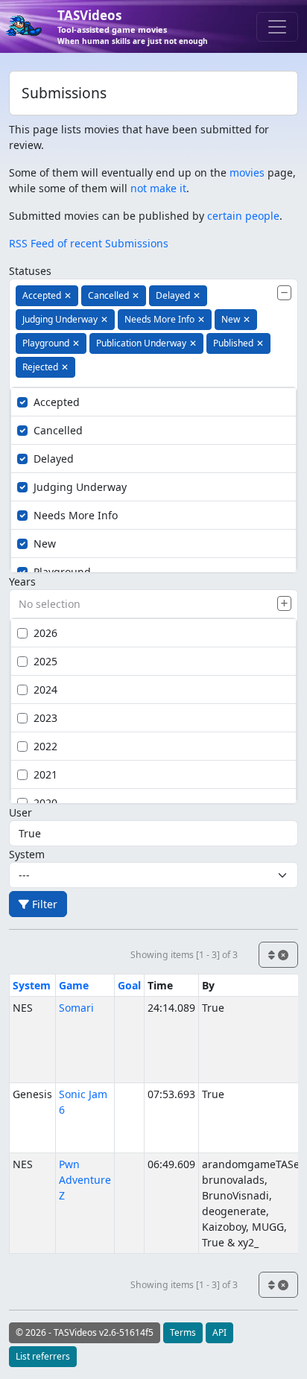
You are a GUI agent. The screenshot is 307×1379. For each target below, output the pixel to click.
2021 (45, 774)
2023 (45, 718)
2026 (45, 633)
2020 (45, 803)
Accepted (57, 402)
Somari (76, 1008)
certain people (243, 216)
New (45, 543)
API (219, 1332)
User (20, 812)
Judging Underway (80, 487)
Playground (62, 572)
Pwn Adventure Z (85, 1179)
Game (74, 985)
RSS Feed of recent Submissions (88, 243)
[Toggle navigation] (277, 27)
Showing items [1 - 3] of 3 (184, 954)
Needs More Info (76, 515)
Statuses (30, 271)
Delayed (54, 458)
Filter (43, 904)
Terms (183, 1332)
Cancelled (58, 430)
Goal (129, 985)
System (27, 854)
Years (22, 581)
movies (247, 172)
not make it (158, 188)
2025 (45, 661)
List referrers (43, 1356)
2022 (45, 746)
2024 (45, 689)
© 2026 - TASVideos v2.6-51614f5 (85, 1332)
